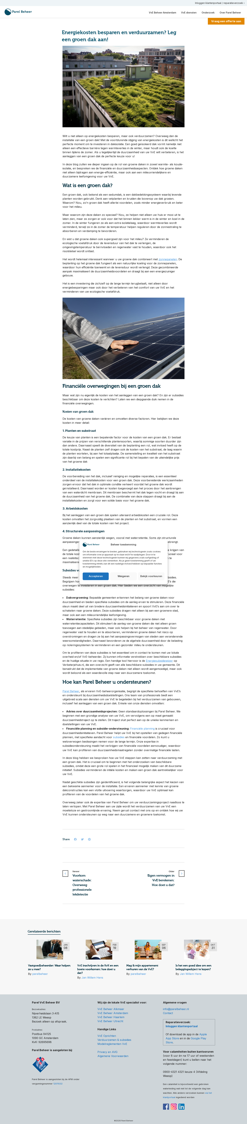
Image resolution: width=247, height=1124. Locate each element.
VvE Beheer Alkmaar (110, 1009)
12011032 (58, 1083)
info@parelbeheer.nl (176, 1009)
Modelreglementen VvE (112, 1044)
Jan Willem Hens (92, 977)
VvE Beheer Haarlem (110, 1017)
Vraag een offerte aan (226, 21)
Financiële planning (142, 728)
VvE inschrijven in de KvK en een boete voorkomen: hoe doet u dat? (97, 969)
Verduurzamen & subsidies (114, 1040)
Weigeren (123, 576)
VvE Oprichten (106, 1035)
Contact (168, 1013)
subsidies (119, 737)
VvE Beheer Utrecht (110, 1021)
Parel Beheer (71, 691)
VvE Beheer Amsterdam (112, 1013)
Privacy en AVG (107, 1052)
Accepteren (96, 576)
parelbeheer (40, 974)
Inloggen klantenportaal (182, 1026)
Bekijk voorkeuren (151, 576)
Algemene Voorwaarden (112, 1056)
